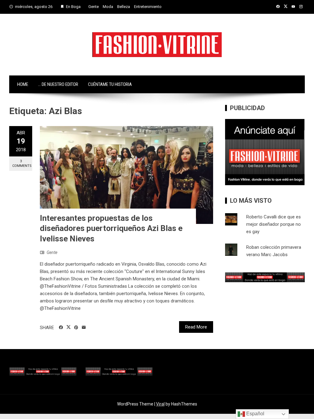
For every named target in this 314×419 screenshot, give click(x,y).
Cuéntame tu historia (110, 84)
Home (22, 84)
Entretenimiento (148, 6)
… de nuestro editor (58, 84)
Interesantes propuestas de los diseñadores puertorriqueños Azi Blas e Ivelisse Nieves (111, 228)
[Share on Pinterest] (76, 327)
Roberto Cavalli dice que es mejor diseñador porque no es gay (273, 224)
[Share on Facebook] (61, 327)
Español (254, 413)
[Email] (84, 327)
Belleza (123, 6)
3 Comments (22, 163)
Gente (93, 6)
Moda (108, 6)
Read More (196, 327)
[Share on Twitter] (68, 327)
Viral (160, 404)
